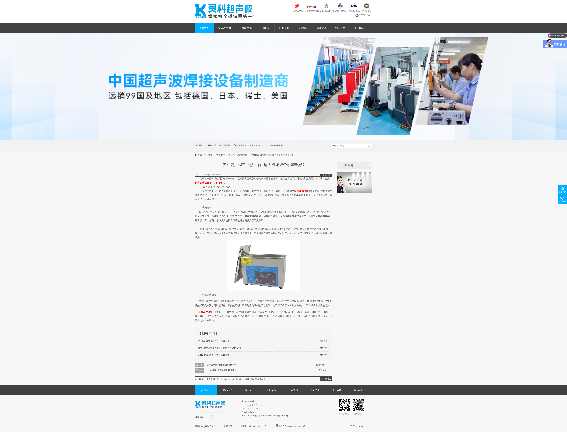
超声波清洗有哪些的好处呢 (209, 182)
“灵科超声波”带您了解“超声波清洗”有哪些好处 (272, 155)
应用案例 (302, 28)
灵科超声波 (211, 145)
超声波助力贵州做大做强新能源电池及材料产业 (219, 348)
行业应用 (284, 28)
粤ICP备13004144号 (258, 426)
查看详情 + (321, 365)
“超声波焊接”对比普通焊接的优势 (221, 365)
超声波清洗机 (301, 191)
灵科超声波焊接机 (275, 145)
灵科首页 (204, 28)
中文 (361, 15)
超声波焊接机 (225, 28)
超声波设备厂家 (256, 145)
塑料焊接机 (248, 28)
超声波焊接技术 (258, 379)
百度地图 (199, 417)
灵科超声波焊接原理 (238, 155)
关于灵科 (359, 28)
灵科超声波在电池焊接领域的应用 (213, 355)
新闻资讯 (321, 28)
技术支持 (220, 155)
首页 (210, 155)
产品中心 (227, 390)
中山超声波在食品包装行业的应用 (213, 341)
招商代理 (340, 28)
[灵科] (283, 139)
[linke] (210, 412)
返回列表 (326, 175)
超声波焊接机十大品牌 (239, 379)
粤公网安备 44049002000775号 (292, 426)
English (367, 15)
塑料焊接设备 (240, 145)
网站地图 (359, 390)
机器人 (266, 28)
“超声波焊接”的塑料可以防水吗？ (221, 370)
